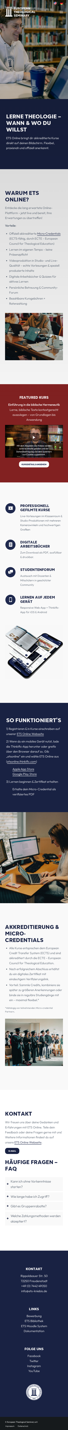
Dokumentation (34, 1331)
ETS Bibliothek (34, 1321)
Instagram (34, 1366)
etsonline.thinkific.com (21, 761)
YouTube (34, 1371)
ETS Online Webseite (30, 734)
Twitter (34, 1361)
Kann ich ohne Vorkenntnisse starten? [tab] (31, 1184)
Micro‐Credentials (49, 233)
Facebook (34, 1356)
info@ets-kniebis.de (34, 1291)
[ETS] (26, 11)
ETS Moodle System (34, 1326)
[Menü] (61, 12)
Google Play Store (24, 774)
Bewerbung (34, 1316)
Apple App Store (23, 769)
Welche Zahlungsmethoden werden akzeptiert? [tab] (36, 1218)
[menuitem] (55, 3)
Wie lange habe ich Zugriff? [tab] (30, 1196)
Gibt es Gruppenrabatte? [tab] (29, 1206)
